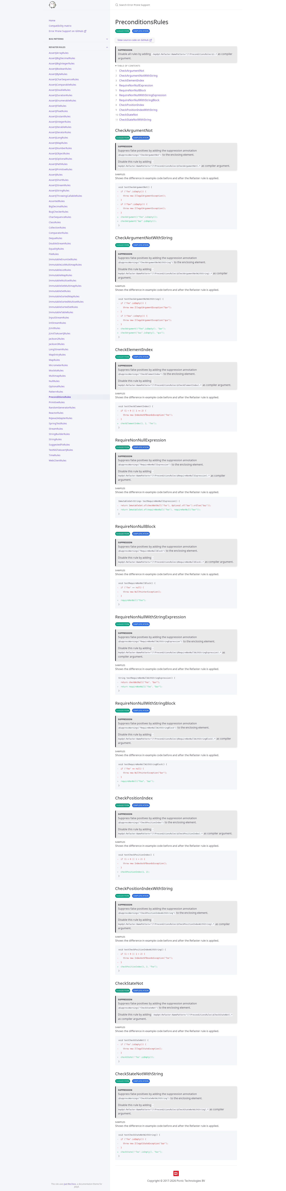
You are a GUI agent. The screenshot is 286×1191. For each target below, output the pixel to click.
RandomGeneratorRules (62, 407)
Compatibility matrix (60, 25)
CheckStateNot (128, 114)
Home (52, 20)
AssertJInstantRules (60, 116)
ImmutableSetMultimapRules (65, 285)
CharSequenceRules (60, 217)
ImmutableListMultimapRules (65, 264)
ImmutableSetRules (60, 291)
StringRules (55, 439)
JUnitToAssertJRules (59, 333)
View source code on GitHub (133, 40)
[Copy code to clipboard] (233, 186)
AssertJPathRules (58, 164)
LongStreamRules (58, 349)
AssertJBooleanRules (60, 68)
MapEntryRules (57, 354)
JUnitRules (54, 328)
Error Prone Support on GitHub (66, 31)
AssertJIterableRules (60, 127)
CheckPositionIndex (131, 105)
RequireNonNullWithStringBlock (139, 100)
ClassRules (55, 222)
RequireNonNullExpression (136, 85)
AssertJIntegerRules (60, 121)
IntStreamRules (57, 322)
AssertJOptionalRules (60, 158)
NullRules (54, 381)
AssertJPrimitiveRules (60, 169)
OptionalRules (57, 386)
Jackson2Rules (57, 338)
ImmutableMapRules (60, 275)
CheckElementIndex (131, 80)
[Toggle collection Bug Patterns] (107, 39)
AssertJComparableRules (62, 84)
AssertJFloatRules (58, 111)
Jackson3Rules (57, 344)
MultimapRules (57, 375)
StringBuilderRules (59, 434)
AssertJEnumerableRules (62, 100)
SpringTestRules (58, 423)
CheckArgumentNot (131, 70)
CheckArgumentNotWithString (138, 75)
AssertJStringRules (59, 190)
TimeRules (54, 455)
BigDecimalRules (58, 206)
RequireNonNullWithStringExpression (142, 95)
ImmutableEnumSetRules (63, 259)
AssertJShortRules (59, 179)
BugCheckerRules (58, 211)
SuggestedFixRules (59, 444)
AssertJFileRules (57, 105)
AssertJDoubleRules (60, 89)
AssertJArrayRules (59, 52)
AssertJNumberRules (60, 148)
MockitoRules (56, 370)
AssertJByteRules (58, 74)
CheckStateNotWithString (135, 119)
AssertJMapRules (58, 142)
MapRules (54, 359)
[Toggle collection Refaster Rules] (107, 47)
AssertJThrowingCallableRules (65, 195)
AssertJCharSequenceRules (64, 79)
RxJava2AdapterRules (60, 418)
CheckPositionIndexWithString (138, 110)
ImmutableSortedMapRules (64, 296)
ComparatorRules (58, 232)
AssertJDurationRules (60, 95)
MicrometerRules (58, 365)
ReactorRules (56, 412)
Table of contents (128, 65)
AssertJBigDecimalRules (62, 58)
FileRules (54, 254)
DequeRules (55, 238)
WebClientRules (57, 460)
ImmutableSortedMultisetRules (66, 301)
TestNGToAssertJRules (61, 449)
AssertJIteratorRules (60, 132)
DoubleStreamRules (60, 243)
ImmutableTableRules (61, 312)
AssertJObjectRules (59, 153)
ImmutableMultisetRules (62, 280)
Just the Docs (70, 1184)
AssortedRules (57, 201)
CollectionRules (57, 227)
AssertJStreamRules (60, 185)
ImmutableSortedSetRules (63, 307)
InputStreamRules (59, 317)
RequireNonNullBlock (132, 90)
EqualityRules (56, 248)
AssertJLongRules (58, 137)
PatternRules (56, 391)
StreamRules (56, 428)
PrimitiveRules (57, 402)
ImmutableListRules (60, 269)
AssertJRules (56, 174)
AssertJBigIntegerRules (61, 63)
